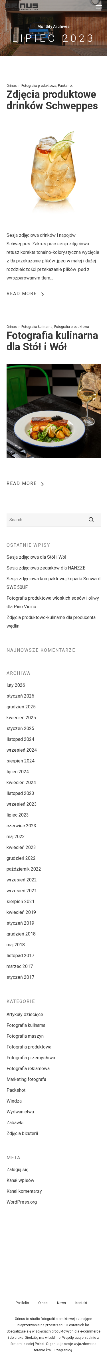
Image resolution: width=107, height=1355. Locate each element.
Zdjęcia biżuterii (22, 1133)
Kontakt (81, 1303)
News (61, 1303)
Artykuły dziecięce (25, 1014)
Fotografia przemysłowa (31, 1057)
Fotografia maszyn (25, 1036)
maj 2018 (16, 944)
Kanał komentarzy (24, 1191)
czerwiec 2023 (21, 825)
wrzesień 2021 (22, 890)
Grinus (12, 86)
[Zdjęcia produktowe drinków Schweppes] (54, 226)
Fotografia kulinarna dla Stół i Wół (52, 341)
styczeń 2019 (20, 923)
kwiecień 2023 (21, 847)
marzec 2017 (20, 966)
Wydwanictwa (20, 1112)
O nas (43, 1303)
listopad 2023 (20, 793)
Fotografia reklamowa (28, 1068)
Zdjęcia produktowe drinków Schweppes (52, 100)
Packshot (65, 86)
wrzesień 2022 (22, 880)
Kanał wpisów (20, 1180)
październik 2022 (24, 869)
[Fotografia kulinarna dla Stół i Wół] (54, 467)
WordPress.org (22, 1202)
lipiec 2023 (18, 815)
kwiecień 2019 (21, 912)
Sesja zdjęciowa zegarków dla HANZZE (46, 568)
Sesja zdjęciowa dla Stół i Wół (36, 557)
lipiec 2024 (18, 771)
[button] (99, 7)
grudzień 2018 (21, 934)
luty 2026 (16, 685)
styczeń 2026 (20, 696)
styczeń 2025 (20, 728)
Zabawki (15, 1122)
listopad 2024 (20, 739)
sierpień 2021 (21, 901)
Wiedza (14, 1101)
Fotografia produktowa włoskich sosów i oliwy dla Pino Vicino (53, 602)
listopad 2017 (20, 955)
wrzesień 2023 (22, 804)
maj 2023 (16, 836)
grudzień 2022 (21, 858)
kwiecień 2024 (21, 782)
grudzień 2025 (21, 707)
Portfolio (22, 1303)
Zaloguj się (17, 1169)
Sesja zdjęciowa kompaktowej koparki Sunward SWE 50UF (53, 583)
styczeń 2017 (20, 977)
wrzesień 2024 (22, 750)
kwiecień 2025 (21, 717)
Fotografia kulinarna (37, 327)
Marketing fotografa (26, 1079)
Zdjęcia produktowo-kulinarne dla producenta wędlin (51, 622)
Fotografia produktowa (38, 86)
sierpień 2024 (21, 761)
